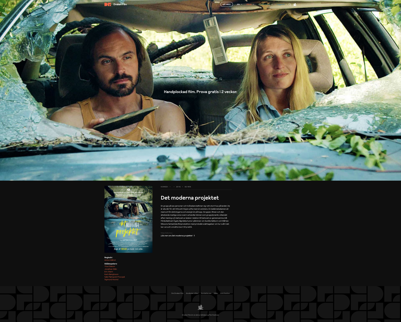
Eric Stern (108, 271)
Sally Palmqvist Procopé (114, 277)
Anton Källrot (110, 260)
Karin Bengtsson (111, 274)
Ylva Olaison (109, 266)
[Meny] (290, 4)
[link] (239, 4)
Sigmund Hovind (111, 279)
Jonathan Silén (110, 269)
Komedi (164, 187)
